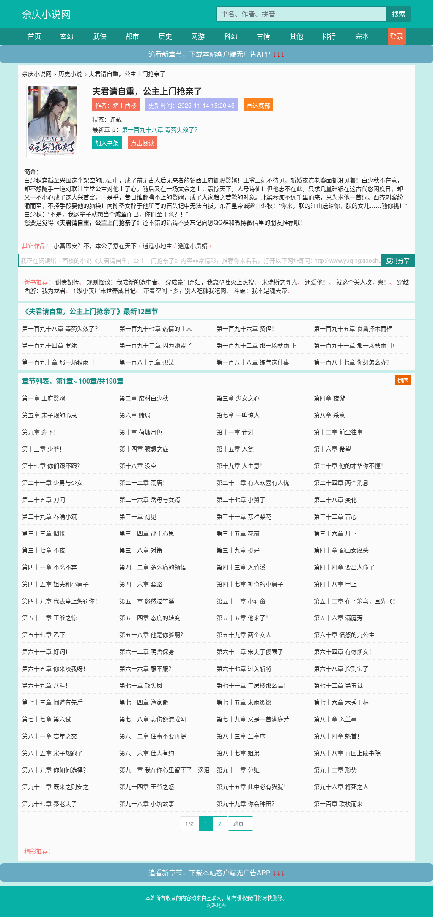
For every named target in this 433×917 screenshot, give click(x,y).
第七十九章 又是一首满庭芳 (252, 719)
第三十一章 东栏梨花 (243, 516)
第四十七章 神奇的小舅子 (249, 584)
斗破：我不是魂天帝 (260, 290)
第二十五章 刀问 (43, 499)
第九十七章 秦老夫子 (49, 803)
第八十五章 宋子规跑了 (52, 752)
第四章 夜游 (329, 398)
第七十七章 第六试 (46, 719)
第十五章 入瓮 (235, 448)
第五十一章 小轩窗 (241, 600)
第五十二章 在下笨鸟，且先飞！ (356, 600)
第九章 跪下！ (40, 431)
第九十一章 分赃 (238, 769)
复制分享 (398, 260)
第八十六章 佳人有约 (146, 752)
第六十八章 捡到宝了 (341, 668)
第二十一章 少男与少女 (52, 482)
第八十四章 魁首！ (338, 736)
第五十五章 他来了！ (243, 617)
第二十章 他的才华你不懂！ (350, 465)
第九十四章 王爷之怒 (146, 786)
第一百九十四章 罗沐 (49, 345)
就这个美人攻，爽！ (362, 282)
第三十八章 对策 (140, 550)
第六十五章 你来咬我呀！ (55, 668)
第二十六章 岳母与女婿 (149, 499)
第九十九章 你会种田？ (246, 803)
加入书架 (107, 143)
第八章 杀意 (329, 415)
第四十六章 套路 (140, 584)
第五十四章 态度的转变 (149, 617)
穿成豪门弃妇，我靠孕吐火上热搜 (209, 282)
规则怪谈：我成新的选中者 (122, 282)
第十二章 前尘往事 (338, 431)
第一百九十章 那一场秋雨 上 (59, 362)
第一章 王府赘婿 (43, 398)
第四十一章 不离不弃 (49, 567)
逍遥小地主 (157, 245)
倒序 (402, 380)
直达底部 (258, 105)
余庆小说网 (46, 14)
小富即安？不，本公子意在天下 (95, 245)
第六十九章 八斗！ (46, 685)
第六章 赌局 (135, 415)
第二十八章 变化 (335, 499)
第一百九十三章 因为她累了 (155, 345)
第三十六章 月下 (335, 533)
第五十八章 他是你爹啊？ (152, 634)
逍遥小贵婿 (193, 245)
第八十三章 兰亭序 (241, 736)
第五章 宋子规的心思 (49, 415)
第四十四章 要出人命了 (344, 567)
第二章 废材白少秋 (143, 398)
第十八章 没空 (137, 465)
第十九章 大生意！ (241, 465)
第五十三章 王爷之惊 (49, 617)
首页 (34, 36)
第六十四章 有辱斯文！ (344, 651)
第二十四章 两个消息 (341, 482)
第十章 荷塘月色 (140, 431)
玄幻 (67, 36)
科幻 (231, 36)
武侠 (100, 36)
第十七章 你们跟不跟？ (52, 465)
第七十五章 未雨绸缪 (243, 702)
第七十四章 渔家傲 (143, 702)
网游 (198, 36)
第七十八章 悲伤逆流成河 (152, 719)
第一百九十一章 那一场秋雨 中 (354, 345)
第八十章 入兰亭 (335, 719)
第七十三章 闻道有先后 (52, 702)
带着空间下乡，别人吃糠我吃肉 (184, 290)
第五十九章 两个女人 (243, 634)
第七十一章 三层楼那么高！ (252, 685)
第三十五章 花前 (238, 533)
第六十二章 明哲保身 (146, 651)
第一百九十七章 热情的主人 (155, 328)
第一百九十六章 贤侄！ (246, 328)
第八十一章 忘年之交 (49, 736)
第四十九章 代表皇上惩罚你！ (61, 600)
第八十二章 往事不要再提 (152, 736)
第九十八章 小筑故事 (146, 803)
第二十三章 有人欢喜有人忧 (252, 482)
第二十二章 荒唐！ (143, 482)
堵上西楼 (125, 105)
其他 (296, 36)
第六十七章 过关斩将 (243, 668)
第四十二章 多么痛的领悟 (152, 567)
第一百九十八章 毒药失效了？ (161, 129)
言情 (263, 36)
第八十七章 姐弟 (238, 752)
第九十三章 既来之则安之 (55, 786)
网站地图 (216, 905)
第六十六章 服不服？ (146, 668)
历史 (165, 36)
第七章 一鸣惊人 (238, 415)
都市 (132, 36)
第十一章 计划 (235, 431)
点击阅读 (142, 143)
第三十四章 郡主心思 (146, 533)
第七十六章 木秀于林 (341, 702)
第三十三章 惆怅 (43, 533)
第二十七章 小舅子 (241, 499)
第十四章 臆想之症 (143, 448)
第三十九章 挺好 (238, 550)
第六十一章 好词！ (46, 651)
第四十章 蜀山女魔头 (341, 550)
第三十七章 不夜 (43, 550)
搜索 (399, 14)
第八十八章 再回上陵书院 (347, 752)
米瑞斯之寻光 (279, 282)
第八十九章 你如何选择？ (55, 769)
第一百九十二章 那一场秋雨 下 (256, 345)
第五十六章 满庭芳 (338, 617)
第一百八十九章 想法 (146, 362)
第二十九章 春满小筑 (49, 516)
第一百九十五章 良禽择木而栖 (353, 328)
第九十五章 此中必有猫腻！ (252, 786)
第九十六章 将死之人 (341, 786)
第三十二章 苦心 (335, 516)
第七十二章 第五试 (338, 685)
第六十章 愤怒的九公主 (344, 634)
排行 (329, 36)
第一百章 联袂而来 (338, 803)
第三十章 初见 (137, 516)
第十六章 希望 (332, 448)
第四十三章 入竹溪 (241, 567)
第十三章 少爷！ (43, 448)
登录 (396, 36)
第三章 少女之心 (238, 398)
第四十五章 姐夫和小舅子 (55, 584)
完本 (362, 36)
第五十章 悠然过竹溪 (146, 600)
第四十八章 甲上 (335, 584)
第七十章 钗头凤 (140, 685)
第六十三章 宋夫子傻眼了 (249, 651)
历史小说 (70, 73)
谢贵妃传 (67, 282)
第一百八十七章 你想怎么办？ (353, 362)
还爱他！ (317, 282)
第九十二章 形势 (335, 769)
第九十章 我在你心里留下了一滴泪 (164, 769)
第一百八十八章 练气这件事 (252, 362)
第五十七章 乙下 (43, 634)
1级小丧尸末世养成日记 (104, 290)
